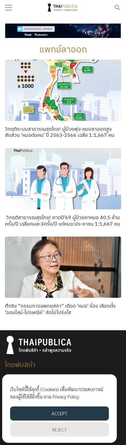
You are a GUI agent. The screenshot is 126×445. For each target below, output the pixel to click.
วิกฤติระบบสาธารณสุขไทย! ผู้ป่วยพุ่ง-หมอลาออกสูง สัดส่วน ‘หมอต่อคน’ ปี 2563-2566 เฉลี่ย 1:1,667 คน (59, 132)
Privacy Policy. (66, 396)
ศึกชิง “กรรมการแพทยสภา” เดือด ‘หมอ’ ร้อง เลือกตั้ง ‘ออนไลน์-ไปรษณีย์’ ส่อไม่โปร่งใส (60, 309)
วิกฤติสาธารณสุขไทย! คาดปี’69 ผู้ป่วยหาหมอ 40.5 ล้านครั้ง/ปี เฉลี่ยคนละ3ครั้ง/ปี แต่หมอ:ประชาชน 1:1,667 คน (62, 220)
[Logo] (63, 7)
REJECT (59, 429)
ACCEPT (59, 413)
